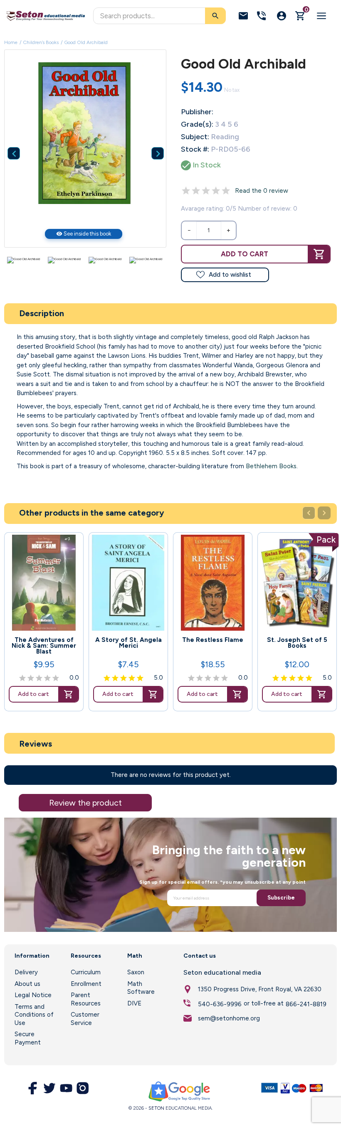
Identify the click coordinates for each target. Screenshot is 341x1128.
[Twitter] (49, 1088)
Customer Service (85, 1019)
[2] (196, 190)
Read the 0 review (261, 190)
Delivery (26, 972)
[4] (216, 190)
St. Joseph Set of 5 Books (297, 643)
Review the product (85, 803)
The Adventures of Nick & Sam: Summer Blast (44, 645)
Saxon (135, 972)
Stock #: (195, 149)
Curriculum (86, 972)
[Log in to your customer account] (281, 15)
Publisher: (197, 111)
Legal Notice (33, 995)
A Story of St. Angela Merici (128, 643)
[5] (226, 190)
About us (27, 984)
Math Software (141, 988)
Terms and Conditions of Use (34, 1015)
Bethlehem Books (271, 466)
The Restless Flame (212, 640)
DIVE (134, 1003)
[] (151, 141)
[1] (186, 190)
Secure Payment (28, 1038)
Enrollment (86, 984)
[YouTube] (66, 1088)
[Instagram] (83, 1088)
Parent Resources (86, 999)
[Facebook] (33, 1088)
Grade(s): (197, 124)
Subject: (195, 136)
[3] (206, 190)
